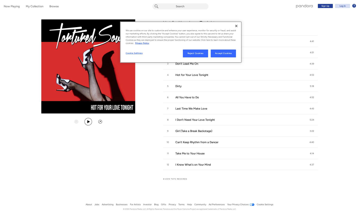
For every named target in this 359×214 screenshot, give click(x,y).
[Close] (236, 26)
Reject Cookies (195, 53)
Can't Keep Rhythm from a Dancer (196, 142)
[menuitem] (336, 6)
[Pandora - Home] (304, 6)
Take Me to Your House (190, 153)
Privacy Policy (142, 43)
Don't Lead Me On (186, 63)
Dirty (178, 86)
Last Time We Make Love (191, 108)
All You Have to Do (187, 97)
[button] (312, 41)
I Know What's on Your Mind (193, 164)
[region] (181, 42)
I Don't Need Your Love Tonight (195, 119)
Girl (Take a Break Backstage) (193, 131)
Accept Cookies (223, 53)
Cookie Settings (134, 53)
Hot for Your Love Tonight (191, 75)
